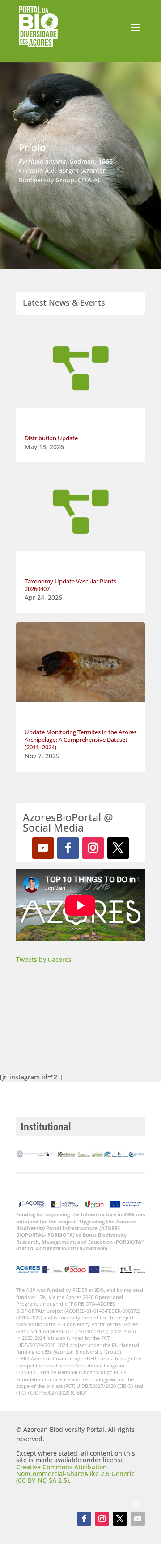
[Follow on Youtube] (43, 848)
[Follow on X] (118, 848)
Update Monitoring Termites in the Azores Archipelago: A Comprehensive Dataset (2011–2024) (80, 739)
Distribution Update (51, 438)
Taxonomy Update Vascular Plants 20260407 (70, 585)
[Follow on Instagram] (93, 848)
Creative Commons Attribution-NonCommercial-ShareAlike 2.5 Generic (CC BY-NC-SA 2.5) (75, 1474)
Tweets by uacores (44, 959)
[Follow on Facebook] (68, 848)
